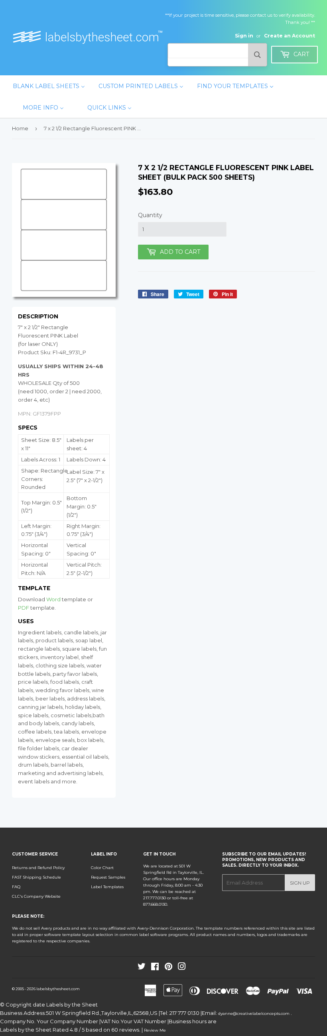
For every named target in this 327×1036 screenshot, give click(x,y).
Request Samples (108, 877)
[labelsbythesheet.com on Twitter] (142, 968)
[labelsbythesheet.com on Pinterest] (168, 968)
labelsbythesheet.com (58, 988)
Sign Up (300, 883)
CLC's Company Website (36, 896)
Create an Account (289, 36)
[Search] (257, 54)
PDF (23, 607)
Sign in (244, 36)
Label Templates (107, 886)
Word (53, 599)
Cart (300, 54)
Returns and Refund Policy (38, 867)
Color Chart (102, 867)
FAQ (16, 886)
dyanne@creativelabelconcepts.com (254, 1013)
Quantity (150, 215)
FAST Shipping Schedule (36, 877)
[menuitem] (49, 86)
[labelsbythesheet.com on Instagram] (182, 968)
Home (20, 128)
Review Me (155, 1030)
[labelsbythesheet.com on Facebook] (155, 968)
